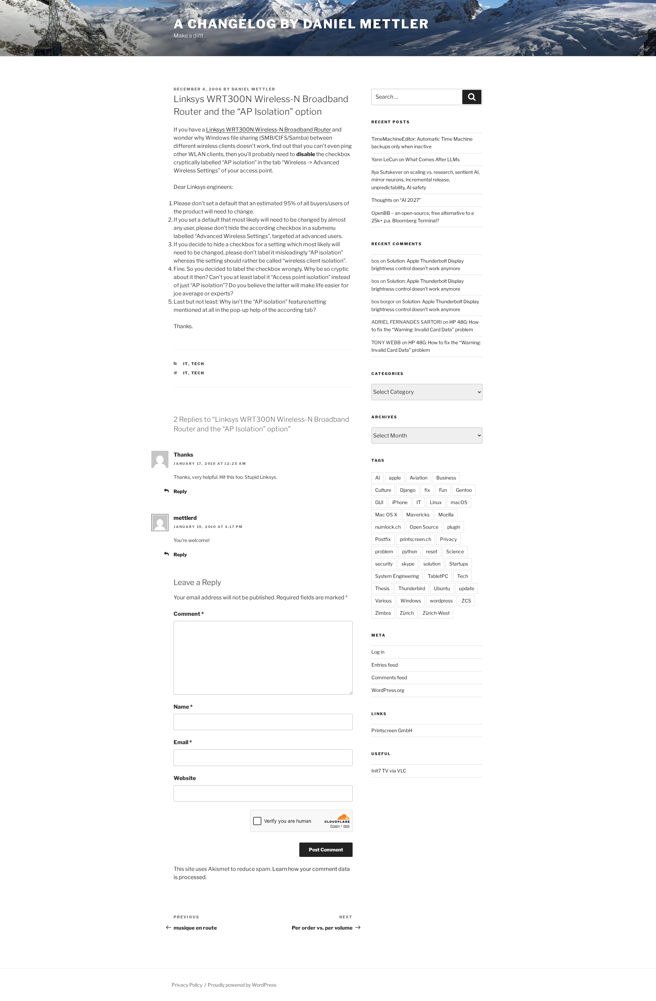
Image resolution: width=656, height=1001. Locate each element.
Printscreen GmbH (391, 730)
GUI (379, 502)
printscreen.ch (415, 539)
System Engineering (397, 576)
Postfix (383, 539)
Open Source (424, 527)
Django (407, 490)
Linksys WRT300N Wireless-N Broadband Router (268, 129)
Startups (458, 564)
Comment (189, 614)
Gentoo (464, 490)
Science (455, 551)
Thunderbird (411, 588)
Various (383, 600)
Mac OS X (386, 514)
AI (377, 478)
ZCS (466, 600)
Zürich (407, 613)
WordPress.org (387, 690)
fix (427, 490)
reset (431, 551)
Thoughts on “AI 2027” (396, 200)
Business (446, 478)
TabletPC (438, 576)
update (466, 588)
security (384, 564)
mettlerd (185, 518)
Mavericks (417, 514)
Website (185, 778)
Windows (410, 600)
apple (395, 478)
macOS (459, 502)
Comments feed (389, 677)
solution (431, 564)
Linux (436, 502)
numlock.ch (388, 527)
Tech (198, 363)
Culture (383, 490)
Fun (443, 490)
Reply (180, 491)
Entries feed (384, 665)
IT (185, 363)
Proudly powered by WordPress (242, 985)
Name (183, 707)
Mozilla (446, 514)
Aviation (418, 478)
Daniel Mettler (253, 89)
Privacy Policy (187, 985)
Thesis (382, 588)
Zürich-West (436, 613)
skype (407, 564)
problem (384, 551)
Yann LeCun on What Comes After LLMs (415, 159)
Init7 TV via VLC (388, 771)
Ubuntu (442, 588)
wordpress (441, 600)
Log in (377, 652)
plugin (453, 527)
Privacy (448, 539)
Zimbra (383, 613)
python (409, 551)
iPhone (400, 502)
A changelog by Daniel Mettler (301, 23)
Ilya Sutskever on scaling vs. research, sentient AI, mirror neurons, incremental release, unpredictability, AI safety (425, 179)
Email (183, 742)
